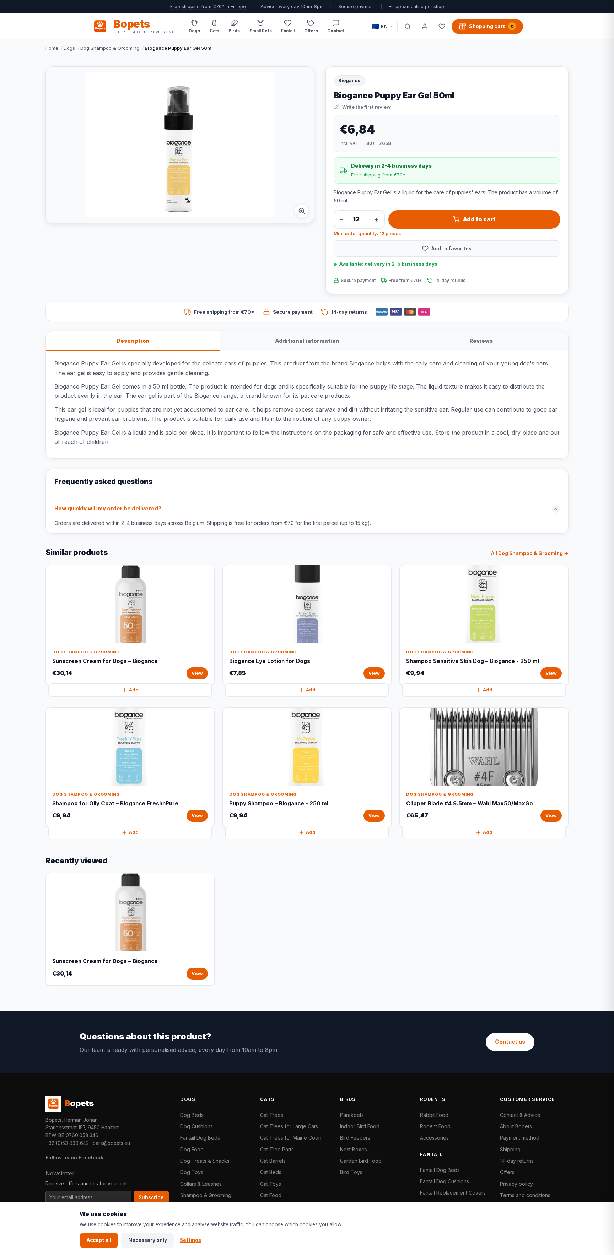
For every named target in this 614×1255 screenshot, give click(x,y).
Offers (507, 1172)
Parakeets (352, 1115)
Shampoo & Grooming (205, 1195)
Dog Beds (192, 1115)
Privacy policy (516, 1184)
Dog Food (192, 1149)
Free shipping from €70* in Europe (208, 6)
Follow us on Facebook (74, 1158)
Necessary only (147, 1240)
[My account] (425, 26)
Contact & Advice (520, 1115)
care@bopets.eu (111, 1143)
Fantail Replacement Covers (453, 1193)
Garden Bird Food (361, 1161)
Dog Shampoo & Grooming (109, 48)
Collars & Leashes (201, 1184)
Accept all (99, 1240)
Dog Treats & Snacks (205, 1161)
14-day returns (517, 1161)
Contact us (510, 1041)
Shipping (510, 1149)
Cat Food (270, 1195)
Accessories (434, 1138)
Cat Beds (270, 1172)
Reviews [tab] (481, 341)
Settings (190, 1240)
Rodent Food (435, 1126)
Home (51, 48)
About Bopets (516, 1126)
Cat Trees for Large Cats (289, 1126)
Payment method (519, 1138)
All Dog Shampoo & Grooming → (530, 553)
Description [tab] (133, 341)
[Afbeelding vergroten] (302, 211)
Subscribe (151, 1197)
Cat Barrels (273, 1161)
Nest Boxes (353, 1149)
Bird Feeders (355, 1138)
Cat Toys (270, 1184)
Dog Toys (191, 1172)
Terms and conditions (525, 1195)
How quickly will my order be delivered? (107, 508)
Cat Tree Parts (277, 1149)
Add (134, 689)
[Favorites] (442, 26)
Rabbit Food (434, 1115)
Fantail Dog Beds (200, 1138)
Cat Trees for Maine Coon (290, 1138)
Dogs (69, 48)
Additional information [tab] (307, 341)
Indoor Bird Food (359, 1126)
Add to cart (479, 219)
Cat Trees (271, 1115)
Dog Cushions (196, 1126)
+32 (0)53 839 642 (67, 1143)
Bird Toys (351, 1172)
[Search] (407, 26)
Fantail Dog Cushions (444, 1181)
